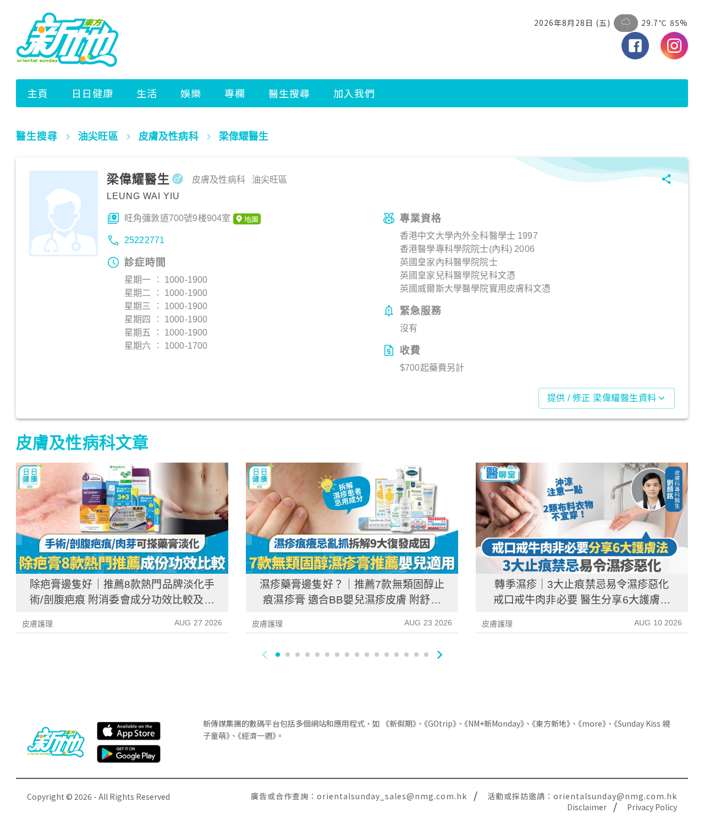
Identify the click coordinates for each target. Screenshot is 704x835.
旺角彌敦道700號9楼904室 (177, 218)
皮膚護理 (37, 623)
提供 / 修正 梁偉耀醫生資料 (602, 398)
